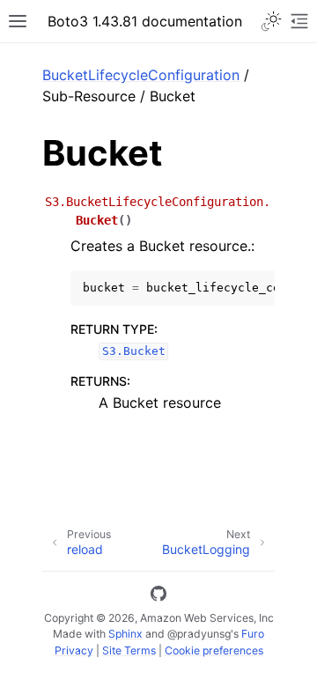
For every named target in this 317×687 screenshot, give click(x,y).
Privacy (74, 650)
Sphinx (125, 633)
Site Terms (129, 650)
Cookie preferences (214, 650)
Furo (252, 633)
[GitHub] (158, 596)
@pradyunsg (199, 633)
